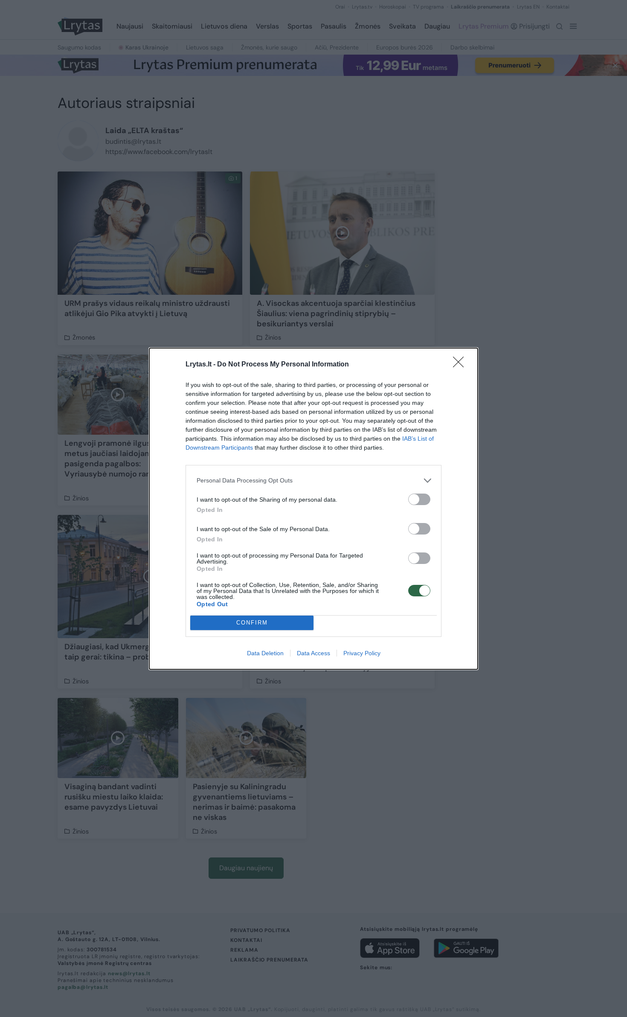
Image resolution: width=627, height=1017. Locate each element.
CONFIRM (252, 622)
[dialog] (313, 508)
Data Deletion (265, 653)
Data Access (313, 653)
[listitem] (313, 480)
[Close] (461, 365)
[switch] (419, 499)
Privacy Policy (361, 653)
